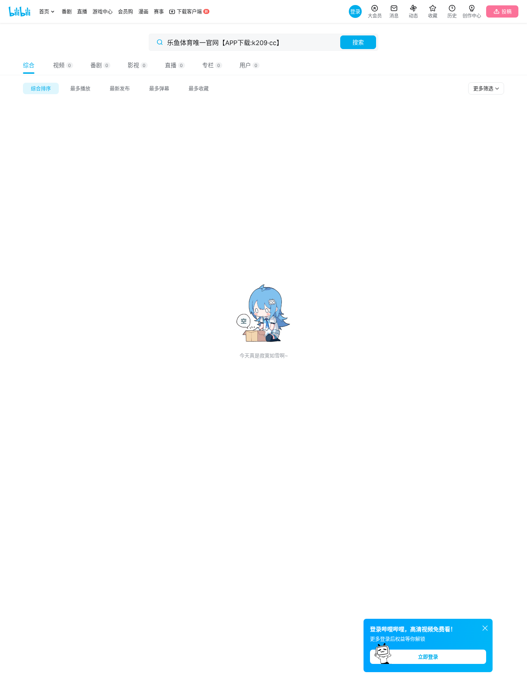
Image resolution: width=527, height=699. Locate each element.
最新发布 (120, 88)
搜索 (358, 42)
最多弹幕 (159, 88)
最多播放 (80, 88)
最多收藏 (199, 88)
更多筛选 (484, 88)
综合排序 (41, 88)
